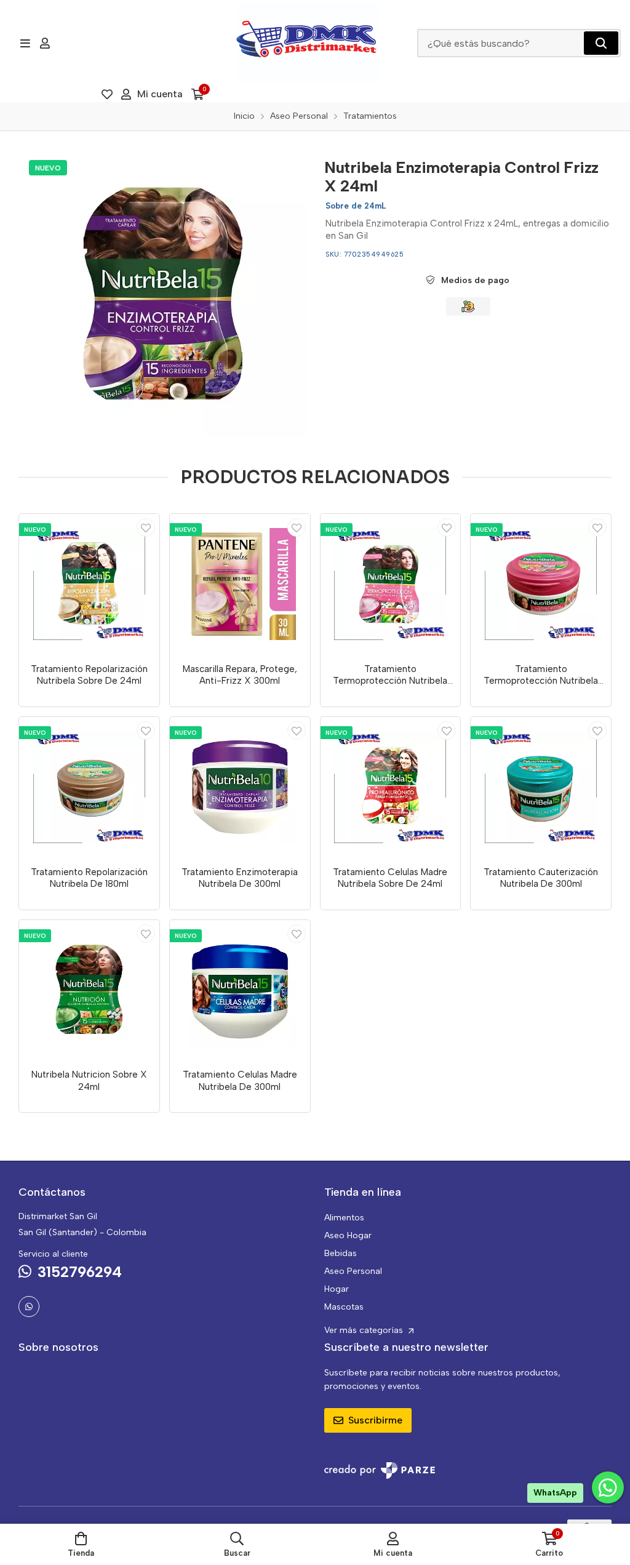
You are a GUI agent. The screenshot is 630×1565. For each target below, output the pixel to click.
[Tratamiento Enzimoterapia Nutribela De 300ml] (240, 787)
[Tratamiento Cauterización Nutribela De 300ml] (541, 787)
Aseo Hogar (348, 1235)
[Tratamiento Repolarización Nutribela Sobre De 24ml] (89, 584)
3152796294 (80, 1272)
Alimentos (344, 1217)
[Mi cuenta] (45, 43)
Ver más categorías (364, 1330)
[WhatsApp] (28, 1306)
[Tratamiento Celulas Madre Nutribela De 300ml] (240, 990)
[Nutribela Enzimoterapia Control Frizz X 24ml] (162, 293)
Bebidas (340, 1253)
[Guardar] (146, 527)
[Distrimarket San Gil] (307, 43)
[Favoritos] (107, 94)
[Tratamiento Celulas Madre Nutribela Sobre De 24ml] (391, 787)
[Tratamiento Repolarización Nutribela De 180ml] (89, 787)
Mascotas (344, 1307)
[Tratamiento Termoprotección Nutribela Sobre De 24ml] (391, 584)
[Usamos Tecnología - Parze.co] (379, 1470)
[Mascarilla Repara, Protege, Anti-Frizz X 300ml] (240, 584)
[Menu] (24, 43)
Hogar (336, 1289)
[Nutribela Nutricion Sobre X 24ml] (89, 990)
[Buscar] (601, 43)
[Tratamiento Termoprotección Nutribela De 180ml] (541, 584)
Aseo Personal (353, 1271)
